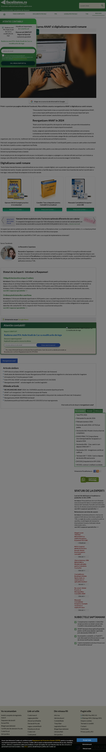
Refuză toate (87, 748)
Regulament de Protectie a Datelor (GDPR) (46, 740)
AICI (26, 746)
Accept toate (87, 740)
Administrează (87, 744)
